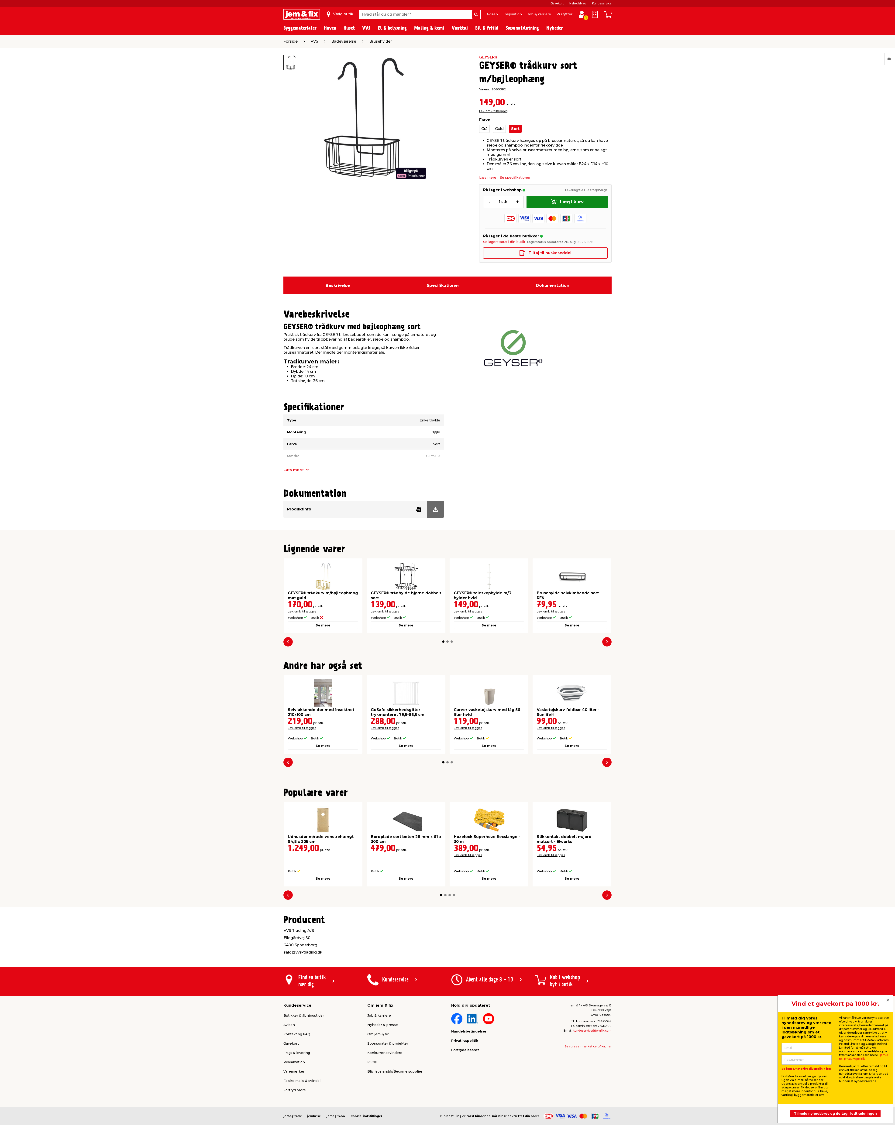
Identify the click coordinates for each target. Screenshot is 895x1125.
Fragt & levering (296, 1053)
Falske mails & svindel (301, 1081)
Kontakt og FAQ (296, 1034)
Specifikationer (443, 285)
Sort (515, 129)
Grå (484, 129)
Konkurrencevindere (384, 1053)
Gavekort (557, 3)
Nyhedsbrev (577, 3)
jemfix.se (314, 1116)
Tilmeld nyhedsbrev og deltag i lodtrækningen (835, 1113)
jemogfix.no (336, 1116)
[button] (443, 641)
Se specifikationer (515, 177)
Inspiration (512, 14)
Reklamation (294, 1062)
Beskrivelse (338, 285)
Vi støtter (564, 14)
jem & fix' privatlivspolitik (863, 1056)
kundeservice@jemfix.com (592, 1030)
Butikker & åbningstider (303, 1015)
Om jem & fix (378, 1034)
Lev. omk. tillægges (493, 111)
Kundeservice (602, 3)
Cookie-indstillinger (366, 1116)
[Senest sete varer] (889, 59)
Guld (499, 129)
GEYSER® (488, 57)
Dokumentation (552, 285)
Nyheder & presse (382, 1025)
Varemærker (293, 1071)
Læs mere (487, 177)
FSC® (372, 1062)
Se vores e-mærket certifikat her (588, 1046)
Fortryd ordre (294, 1090)
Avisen (492, 14)
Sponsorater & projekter (387, 1043)
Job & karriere (539, 14)
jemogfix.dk (292, 1116)
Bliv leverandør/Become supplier (394, 1071)
